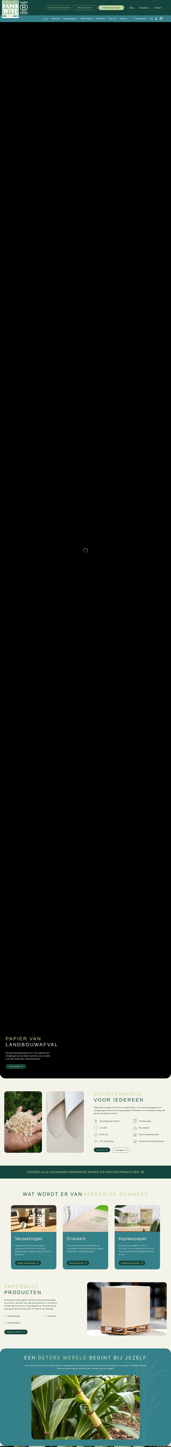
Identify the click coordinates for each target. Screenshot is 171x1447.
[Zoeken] (152, 19)
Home (45, 18)
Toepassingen (69, 18)
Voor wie (112, 18)
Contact (157, 8)
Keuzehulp (144, 8)
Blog (132, 8)
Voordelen (100, 18)
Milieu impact (86, 18)
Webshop (55, 18)
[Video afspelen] (85, 1407)
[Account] (156, 19)
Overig (123, 18)
